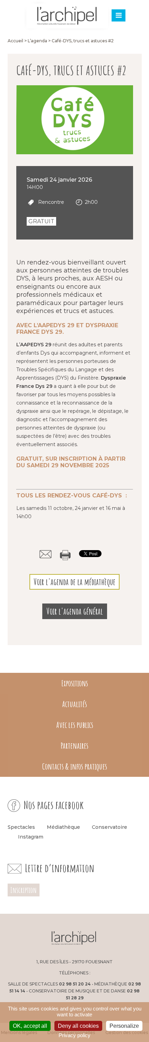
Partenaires (74, 745)
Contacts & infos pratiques (74, 766)
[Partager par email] (46, 554)
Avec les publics (74, 725)
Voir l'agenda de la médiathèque (74, 581)
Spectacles (21, 827)
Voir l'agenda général (74, 611)
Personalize (124, 1026)
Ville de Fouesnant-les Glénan (29, 938)
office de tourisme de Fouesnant (118, 938)
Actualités (74, 704)
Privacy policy (74, 1035)
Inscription (23, 890)
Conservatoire (109, 827)
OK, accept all (30, 1026)
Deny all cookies (78, 1026)
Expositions (74, 683)
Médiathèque (63, 827)
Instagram (30, 837)
